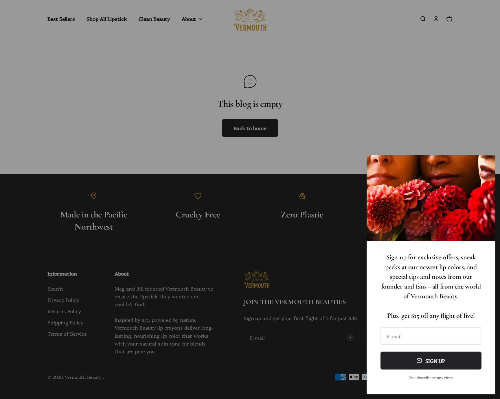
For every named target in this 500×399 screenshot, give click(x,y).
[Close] (483, 167)
